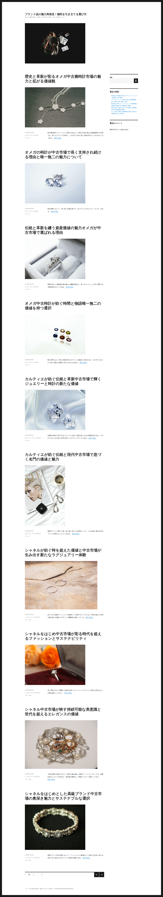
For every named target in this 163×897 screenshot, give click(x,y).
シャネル (27, 617)
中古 (37, 135)
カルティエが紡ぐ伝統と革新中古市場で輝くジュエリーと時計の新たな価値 (63, 381)
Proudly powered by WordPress (64, 889)
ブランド (27, 138)
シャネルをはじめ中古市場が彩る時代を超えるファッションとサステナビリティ (63, 636)
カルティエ (28, 438)
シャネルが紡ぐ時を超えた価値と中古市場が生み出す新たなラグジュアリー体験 (63, 552)
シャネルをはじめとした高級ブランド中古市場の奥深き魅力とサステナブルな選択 (63, 796)
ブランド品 (32, 135)
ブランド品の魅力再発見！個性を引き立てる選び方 (56, 14)
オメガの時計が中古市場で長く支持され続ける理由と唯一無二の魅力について (63, 154)
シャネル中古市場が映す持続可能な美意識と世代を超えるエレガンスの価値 (63, 711)
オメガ (27, 135)
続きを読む (58, 138)
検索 (111, 77)
